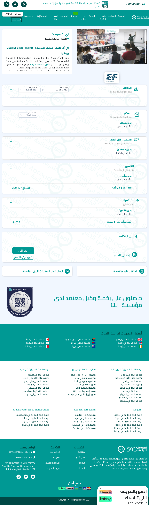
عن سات (83, 17)
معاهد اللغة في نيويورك (38, 384)
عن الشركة (55, 452)
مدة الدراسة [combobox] (31, 90)
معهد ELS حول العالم (86, 384)
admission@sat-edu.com (20, 452)
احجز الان (23, 250)
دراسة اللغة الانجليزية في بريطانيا (128, 415)
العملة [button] (42, 16)
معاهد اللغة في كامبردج (131, 401)
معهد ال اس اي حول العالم (83, 375)
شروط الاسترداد (53, 468)
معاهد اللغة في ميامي (38, 388)
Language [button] (28, 16)
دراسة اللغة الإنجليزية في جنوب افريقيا (32, 415)
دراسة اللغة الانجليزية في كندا (129, 421)
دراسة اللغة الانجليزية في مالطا (35, 418)
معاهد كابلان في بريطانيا (84, 421)
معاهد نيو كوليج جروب (86, 388)
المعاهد (112, 16)
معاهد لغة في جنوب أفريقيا (78, 339)
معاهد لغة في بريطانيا (126, 339)
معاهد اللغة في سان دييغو (36, 381)
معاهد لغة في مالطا (34, 346)
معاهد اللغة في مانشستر (130, 397)
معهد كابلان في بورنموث (84, 428)
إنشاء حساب (16, 19)
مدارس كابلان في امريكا (85, 378)
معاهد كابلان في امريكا (85, 418)
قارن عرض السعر (23, 257)
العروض (91, 16)
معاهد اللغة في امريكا (38, 375)
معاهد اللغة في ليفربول (131, 394)
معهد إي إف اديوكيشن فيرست (82, 394)
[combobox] (54, 89)
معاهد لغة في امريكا (127, 343)
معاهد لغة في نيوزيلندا (80, 346)
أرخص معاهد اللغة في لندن (130, 384)
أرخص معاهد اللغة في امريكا (36, 378)
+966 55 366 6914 (134, 4)
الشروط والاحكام (52, 463)
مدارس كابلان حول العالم (84, 381)
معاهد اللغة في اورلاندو (38, 394)
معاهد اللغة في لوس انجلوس (35, 391)
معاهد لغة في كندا (35, 339)
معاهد (81, 452)
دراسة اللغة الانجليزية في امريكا (128, 418)
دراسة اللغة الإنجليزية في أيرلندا (128, 425)
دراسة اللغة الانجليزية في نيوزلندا (128, 431)
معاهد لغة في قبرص (34, 343)
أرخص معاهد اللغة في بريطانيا (128, 378)
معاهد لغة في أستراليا (80, 343)
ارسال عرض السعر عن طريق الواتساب (42, 271)
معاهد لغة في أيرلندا (128, 346)
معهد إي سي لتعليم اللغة (84, 391)
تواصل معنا (55, 17)
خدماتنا (73, 16)
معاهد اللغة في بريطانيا (131, 375)
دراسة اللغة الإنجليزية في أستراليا (128, 428)
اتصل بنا (56, 457)
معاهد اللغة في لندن (132, 381)
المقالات (64, 16)
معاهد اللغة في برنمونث (131, 388)
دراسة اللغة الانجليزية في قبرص (35, 421)
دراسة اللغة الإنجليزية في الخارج (35, 425)
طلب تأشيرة (103, 17)
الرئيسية (121, 16)
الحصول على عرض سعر (125, 271)
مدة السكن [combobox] (31, 115)
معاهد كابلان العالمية (85, 415)
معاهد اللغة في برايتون (131, 391)
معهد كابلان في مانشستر (84, 425)
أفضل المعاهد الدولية (40, 64)
